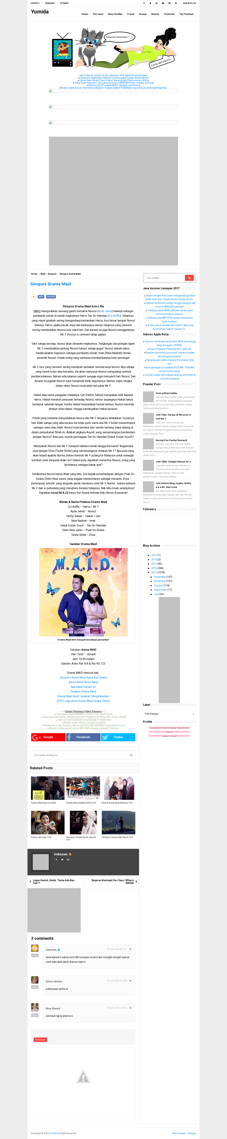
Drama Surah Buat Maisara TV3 (117, 803)
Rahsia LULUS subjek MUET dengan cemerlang (114, 85)
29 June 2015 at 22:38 (117, 981)
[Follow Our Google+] (157, 3)
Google (48, 737)
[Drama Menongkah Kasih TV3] (83, 788)
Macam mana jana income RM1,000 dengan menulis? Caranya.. (84, 728)
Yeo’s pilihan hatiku (166, 393)
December (160, 576)
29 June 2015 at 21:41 (117, 949)
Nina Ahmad (53, 1008)
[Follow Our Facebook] (144, 3)
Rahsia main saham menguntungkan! (85, 722)
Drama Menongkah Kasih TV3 (81, 803)
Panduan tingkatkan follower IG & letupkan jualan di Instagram (114, 77)
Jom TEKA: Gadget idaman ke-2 (173, 461)
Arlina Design (179, 1133)
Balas (34, 955)
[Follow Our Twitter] (150, 3)
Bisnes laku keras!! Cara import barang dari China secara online (114, 80)
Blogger (192, 1133)
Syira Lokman (54, 981)
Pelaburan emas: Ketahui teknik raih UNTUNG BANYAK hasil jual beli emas (84, 725)
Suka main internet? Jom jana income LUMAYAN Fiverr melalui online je (114, 82)
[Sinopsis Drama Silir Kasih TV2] (118, 822)
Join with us (189, 3)
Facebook (83, 737)
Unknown (61, 854)
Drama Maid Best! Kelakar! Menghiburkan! (83, 696)
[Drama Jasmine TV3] (48, 822)
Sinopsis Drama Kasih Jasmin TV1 (81, 838)
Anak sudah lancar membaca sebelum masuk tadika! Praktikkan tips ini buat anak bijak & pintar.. (114, 87)
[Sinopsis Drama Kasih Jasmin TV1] (83, 822)
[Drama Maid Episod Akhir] (48, 788)
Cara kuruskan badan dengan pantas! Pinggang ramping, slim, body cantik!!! (84, 716)
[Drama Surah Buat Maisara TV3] (118, 788)
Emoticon (40, 1039)
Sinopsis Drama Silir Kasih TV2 (117, 837)
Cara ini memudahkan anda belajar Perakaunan (84, 719)
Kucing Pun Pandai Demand (171, 440)
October (159, 585)
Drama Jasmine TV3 (41, 837)
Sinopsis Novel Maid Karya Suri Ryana (83, 677)
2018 (154, 559)
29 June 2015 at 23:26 (117, 1008)
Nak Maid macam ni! (83, 687)
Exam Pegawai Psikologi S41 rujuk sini (170, 348)
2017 (154, 563)
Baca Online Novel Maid (83, 682)
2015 (154, 572)
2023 (154, 555)
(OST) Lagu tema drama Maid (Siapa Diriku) (83, 701)
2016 (154, 568)
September (160, 589)
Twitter (118, 737)
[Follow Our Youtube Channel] (163, 3)
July (156, 594)
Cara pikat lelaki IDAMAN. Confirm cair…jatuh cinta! (84, 714)
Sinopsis (52, 274)
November (160, 581)
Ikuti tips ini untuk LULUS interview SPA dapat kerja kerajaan (114, 75)
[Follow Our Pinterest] (176, 3)
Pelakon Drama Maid (83, 691)
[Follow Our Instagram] (169, 3)
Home (34, 274)
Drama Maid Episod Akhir (43, 803)
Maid (42, 274)
